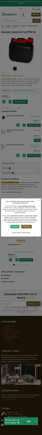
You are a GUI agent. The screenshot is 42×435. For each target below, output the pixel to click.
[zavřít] (39, 200)
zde (29, 232)
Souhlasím (26, 226)
